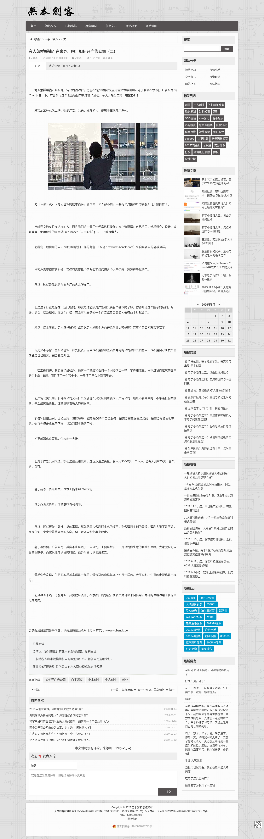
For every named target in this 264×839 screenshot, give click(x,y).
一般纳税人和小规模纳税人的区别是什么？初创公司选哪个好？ (73, 659)
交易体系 (219, 145)
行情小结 (71, 26)
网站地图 (151, 26)
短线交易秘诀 (129, 811)
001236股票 (193, 629)
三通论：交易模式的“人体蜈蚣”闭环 (209, 390)
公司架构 (191, 648)
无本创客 (258, 824)
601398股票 (214, 623)
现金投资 (190, 131)
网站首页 (38, 39)
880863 (225, 636)
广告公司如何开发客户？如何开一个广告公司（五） (60, 733)
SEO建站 (190, 118)
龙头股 (207, 145)
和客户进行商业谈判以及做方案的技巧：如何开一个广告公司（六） (70, 721)
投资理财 (91, 26)
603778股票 (192, 145)
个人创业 (111, 679)
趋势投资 (190, 125)
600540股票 (214, 642)
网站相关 (131, 26)
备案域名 (206, 648)
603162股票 (207, 597)
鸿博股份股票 (202, 152)
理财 (216, 111)
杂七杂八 (111, 26)
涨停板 (211, 617)
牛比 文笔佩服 (193, 760)
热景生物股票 (194, 623)
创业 (125, 679)
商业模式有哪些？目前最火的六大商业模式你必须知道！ (69, 666)
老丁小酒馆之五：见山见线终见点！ (209, 372)
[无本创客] (51, 11)
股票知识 (221, 125)
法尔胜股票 (208, 610)
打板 (187, 152)
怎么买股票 (206, 125)
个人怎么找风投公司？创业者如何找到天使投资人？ (60, 740)
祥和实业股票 (194, 617)
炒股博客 (202, 811)
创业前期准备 (216, 104)
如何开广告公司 (55, 679)
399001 (211, 604)
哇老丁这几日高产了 (197, 778)
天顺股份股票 (194, 604)
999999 (189, 138)
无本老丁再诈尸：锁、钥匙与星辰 (208, 408)
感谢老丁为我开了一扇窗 (200, 785)
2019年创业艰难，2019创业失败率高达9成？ (56, 709)
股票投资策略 (94, 811)
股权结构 (191, 610)
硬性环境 (190, 158)
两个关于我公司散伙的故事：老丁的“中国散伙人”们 (60, 727)
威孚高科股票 (194, 642)
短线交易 (51, 26)
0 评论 (109, 58)
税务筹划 (190, 111)
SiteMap (132, 818)
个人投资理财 (164, 811)
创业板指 (210, 636)
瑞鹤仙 (223, 610)
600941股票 (193, 636)
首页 (34, 26)
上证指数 (203, 138)
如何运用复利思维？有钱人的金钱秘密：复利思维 (64, 651)
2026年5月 (208, 304)
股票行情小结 (187, 811)
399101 (190, 597)
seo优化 (204, 118)
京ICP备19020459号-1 (132, 815)
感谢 (188, 699)
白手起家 (77, 679)
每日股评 (218, 131)
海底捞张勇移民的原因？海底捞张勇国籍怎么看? (58, 715)
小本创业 (94, 679)
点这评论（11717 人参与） (65, 65)
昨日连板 (210, 629)
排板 (216, 152)
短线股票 (204, 131)
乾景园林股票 (220, 138)
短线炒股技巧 (111, 811)
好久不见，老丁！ (196, 681)
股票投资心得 (76, 811)
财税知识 (204, 111)
